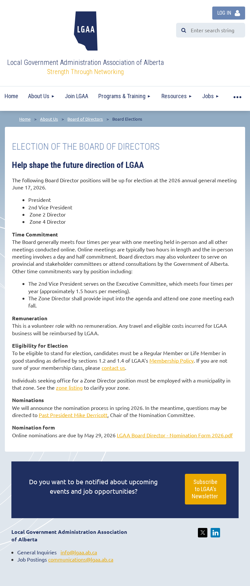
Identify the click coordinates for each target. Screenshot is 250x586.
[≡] (237, 96)
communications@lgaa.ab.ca (80, 559)
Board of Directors (85, 119)
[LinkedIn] (215, 532)
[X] (202, 532)
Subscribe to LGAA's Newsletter (205, 489)
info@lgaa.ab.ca (79, 552)
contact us (113, 367)
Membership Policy (171, 360)
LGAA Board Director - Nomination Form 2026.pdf (175, 435)
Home (25, 119)
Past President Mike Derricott (73, 415)
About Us (49, 119)
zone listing (69, 387)
